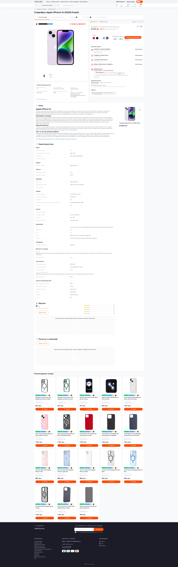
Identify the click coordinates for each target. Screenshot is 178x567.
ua (138, 1)
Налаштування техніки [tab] (105, 82)
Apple (106, 21)
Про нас (48, 1)
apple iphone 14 (49, 139)
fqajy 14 (69, 139)
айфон (57, 139)
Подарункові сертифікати (39, 556)
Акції (35, 558)
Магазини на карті (64, 1)
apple (40, 139)
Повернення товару (38, 552)
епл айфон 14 (63, 139)
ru (141, 1)
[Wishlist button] (137, 26)
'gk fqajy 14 (73, 139)
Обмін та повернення (74, 1)
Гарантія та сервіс (55, 1)
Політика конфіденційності (40, 547)
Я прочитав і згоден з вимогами (90, 532)
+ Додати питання (42, 343)
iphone (43, 139)
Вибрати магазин (98, 52)
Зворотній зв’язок (38, 550)
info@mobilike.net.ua (67, 544)
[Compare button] (141, 26)
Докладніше (97, 77)
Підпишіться (98, 529)
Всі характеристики (42, 99)
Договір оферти (83, 1)
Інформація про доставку (39, 544)
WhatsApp (103, 545)
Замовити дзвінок (131, 1)
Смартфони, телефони (41, 9)
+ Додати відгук (42, 312)
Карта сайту (36, 553)
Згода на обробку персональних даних (88, 532)
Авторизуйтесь (95, 26)
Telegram (103, 541)
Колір (94, 35)
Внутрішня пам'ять (118, 36)
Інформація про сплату (39, 545)
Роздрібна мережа (38, 541)
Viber (102, 543)
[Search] (116, 5)
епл (54, 139)
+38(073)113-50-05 (39, 528)
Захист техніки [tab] (95, 82)
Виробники (36, 555)
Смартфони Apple (51, 9)
